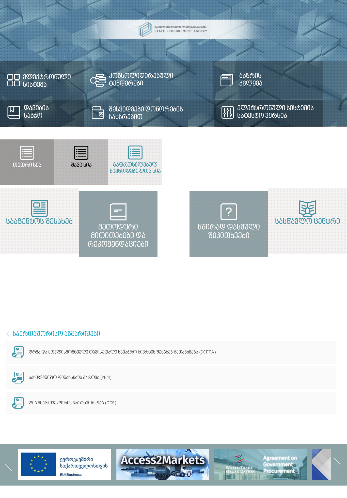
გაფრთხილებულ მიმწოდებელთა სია (288, 168)
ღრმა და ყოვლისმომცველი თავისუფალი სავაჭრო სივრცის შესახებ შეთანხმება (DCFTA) (122, 352)
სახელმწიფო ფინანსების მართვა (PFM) (70, 377)
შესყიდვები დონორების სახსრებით (151, 113)
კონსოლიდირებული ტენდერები (147, 80)
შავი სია (173, 165)
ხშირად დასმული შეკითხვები (260, 293)
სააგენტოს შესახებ (87, 222)
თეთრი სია (57, 165)
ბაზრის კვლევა (264, 80)
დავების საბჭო (36, 112)
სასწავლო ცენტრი (260, 222)
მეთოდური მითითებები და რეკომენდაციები (87, 293)
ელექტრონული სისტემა (47, 81)
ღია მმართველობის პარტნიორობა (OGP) (72, 403)
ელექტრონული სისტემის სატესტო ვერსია (288, 112)
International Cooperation (7, 334)
